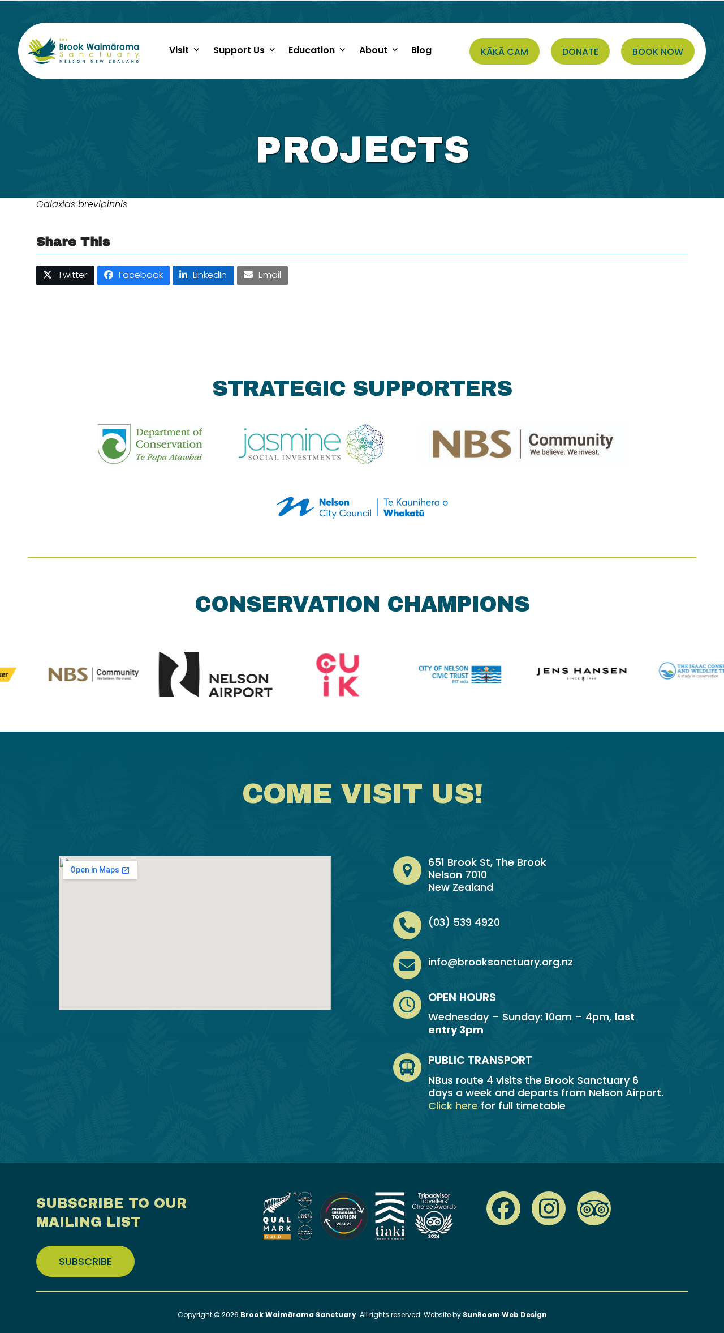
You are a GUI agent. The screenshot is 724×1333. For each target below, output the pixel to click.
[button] (65, 275)
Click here (453, 1106)
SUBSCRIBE (85, 1261)
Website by (485, 1314)
